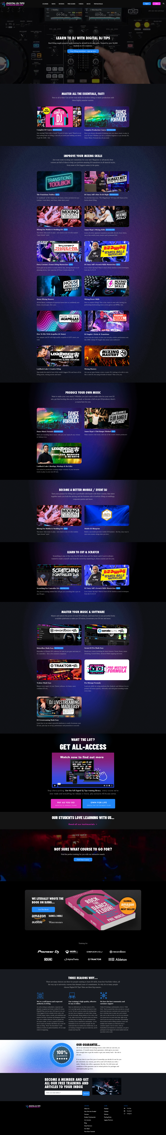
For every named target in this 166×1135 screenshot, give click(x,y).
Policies (106, 1114)
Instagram (129, 1113)
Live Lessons (87, 1120)
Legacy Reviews (108, 1120)
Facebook (129, 1111)
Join (156, 3)
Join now (86, 1093)
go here (90, 1069)
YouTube (129, 1108)
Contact (106, 1111)
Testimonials (98, 4)
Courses (45, 4)
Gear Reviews (88, 1126)
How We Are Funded (90, 1111)
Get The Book (43, 909)
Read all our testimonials (82, 824)
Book (88, 4)
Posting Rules (107, 1117)
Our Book (87, 1129)
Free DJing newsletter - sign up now (83, 51)
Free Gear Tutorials (89, 1131)
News (53, 4)
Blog (85, 1123)
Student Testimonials (90, 1117)
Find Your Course (83, 860)
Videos (81, 4)
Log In (147, 3)
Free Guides (71, 4)
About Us (86, 1108)
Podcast (106, 1108)
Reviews (61, 4)
